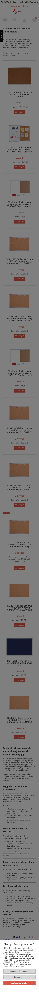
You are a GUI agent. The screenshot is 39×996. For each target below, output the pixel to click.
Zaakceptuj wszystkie (19, 983)
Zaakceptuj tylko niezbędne (19, 971)
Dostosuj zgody (19, 977)
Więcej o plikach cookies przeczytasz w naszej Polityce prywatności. (17, 965)
